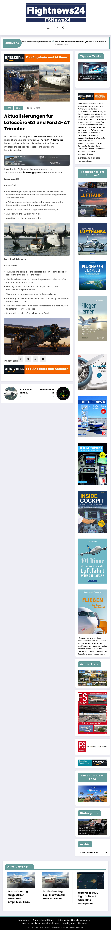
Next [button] (104, 81)
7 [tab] (98, 82)
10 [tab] (92, 83)
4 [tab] (89, 82)
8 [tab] (102, 82)
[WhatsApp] (35, 359)
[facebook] (20, 359)
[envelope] (43, 359)
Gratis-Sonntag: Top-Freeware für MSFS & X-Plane (17, 895)
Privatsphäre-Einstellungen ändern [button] (74, 920)
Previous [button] (81, 81)
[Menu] (48, 27)
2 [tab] (83, 82)
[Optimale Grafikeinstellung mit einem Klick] (92, 71)
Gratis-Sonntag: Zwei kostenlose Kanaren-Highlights (87, 895)
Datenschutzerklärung (43, 920)
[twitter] (28, 359)
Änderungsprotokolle (34, 172)
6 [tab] (95, 82)
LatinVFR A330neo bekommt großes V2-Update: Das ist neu (44, 41)
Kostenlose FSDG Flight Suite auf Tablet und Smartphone (50, 898)
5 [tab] (92, 82)
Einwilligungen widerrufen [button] (75, 923)
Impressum (23, 920)
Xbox (18, 108)
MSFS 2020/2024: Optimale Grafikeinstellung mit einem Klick (92, 76)
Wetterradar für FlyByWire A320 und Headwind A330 (47, 391)
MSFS (8, 108)
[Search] (56, 27)
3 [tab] (86, 82)
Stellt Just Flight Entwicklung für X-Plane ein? (27, 391)
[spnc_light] (63, 27)
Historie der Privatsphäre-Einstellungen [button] (40, 923)
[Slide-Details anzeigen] (92, 678)
